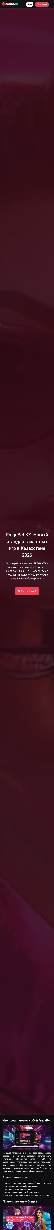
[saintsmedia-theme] (12, 4)
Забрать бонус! (27, 591)
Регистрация (42, 4)
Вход (30, 4)
